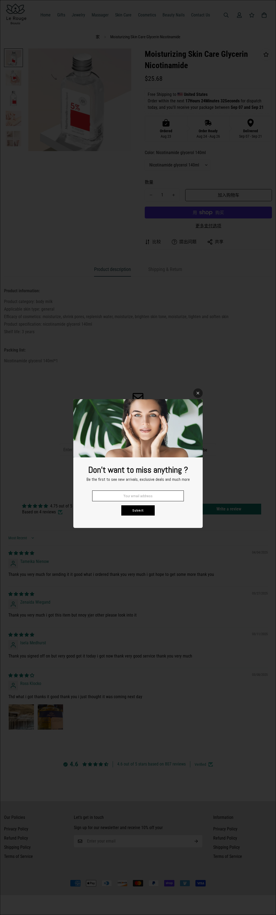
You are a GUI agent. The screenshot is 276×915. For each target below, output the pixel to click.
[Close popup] (198, 393)
